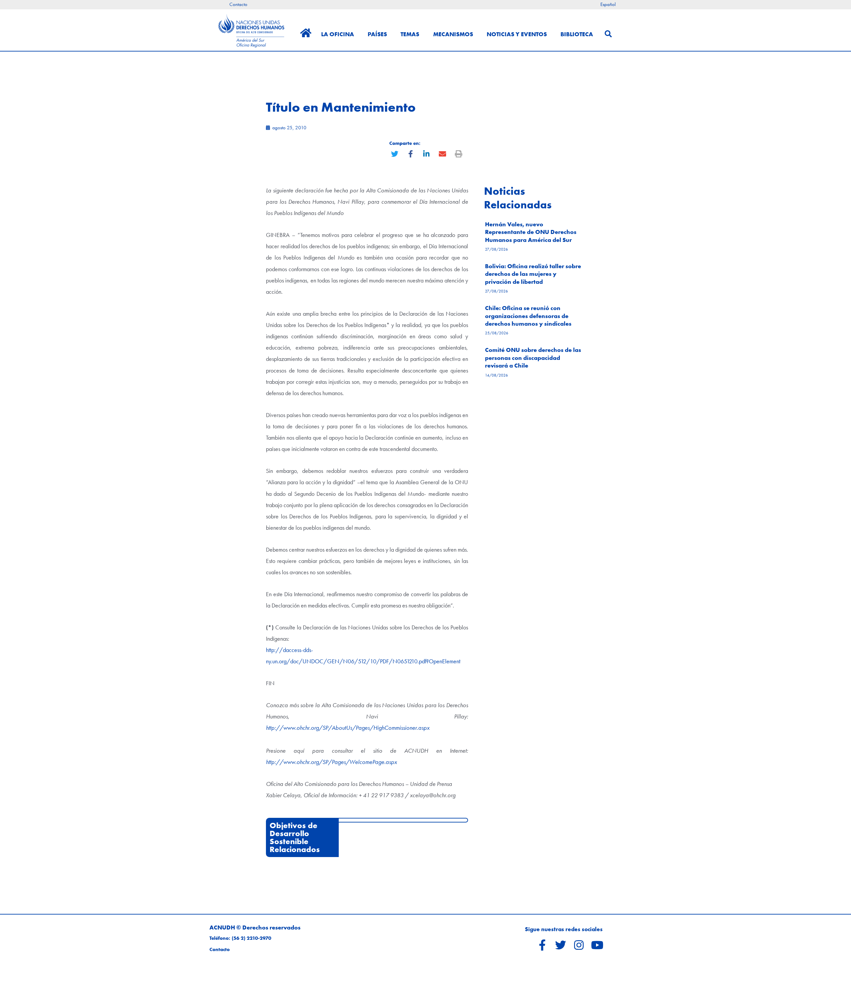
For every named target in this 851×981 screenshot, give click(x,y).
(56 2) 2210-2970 (251, 938)
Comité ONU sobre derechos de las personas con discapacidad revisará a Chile (533, 357)
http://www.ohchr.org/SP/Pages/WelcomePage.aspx (331, 762)
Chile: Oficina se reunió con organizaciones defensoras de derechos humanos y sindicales (528, 315)
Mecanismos (453, 34)
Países (377, 34)
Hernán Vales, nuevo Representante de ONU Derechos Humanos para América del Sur (530, 232)
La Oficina (337, 34)
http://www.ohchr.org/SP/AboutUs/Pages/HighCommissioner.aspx (347, 727)
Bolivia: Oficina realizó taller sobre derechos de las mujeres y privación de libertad (533, 273)
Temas (410, 34)
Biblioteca (576, 34)
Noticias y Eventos (517, 34)
